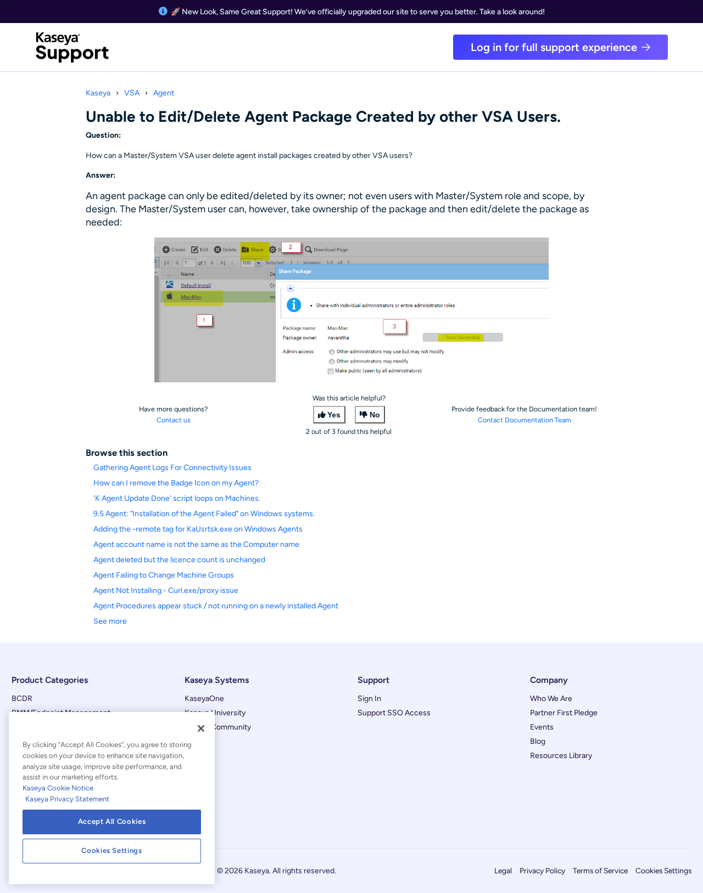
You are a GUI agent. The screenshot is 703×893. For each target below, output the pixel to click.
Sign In (369, 698)
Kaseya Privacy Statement (67, 799)
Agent (163, 93)
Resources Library (561, 755)
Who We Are (551, 698)
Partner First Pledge (564, 712)
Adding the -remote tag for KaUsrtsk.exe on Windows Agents (198, 529)
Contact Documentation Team (524, 420)
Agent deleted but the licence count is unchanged (179, 559)
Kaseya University (215, 712)
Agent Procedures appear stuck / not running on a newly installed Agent (215, 606)
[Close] (201, 728)
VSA (132, 93)
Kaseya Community (218, 727)
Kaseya (98, 93)
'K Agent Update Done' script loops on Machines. (176, 498)
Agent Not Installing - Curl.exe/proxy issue (165, 590)
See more (110, 621)
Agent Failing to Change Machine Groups (163, 575)
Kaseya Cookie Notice (58, 788)
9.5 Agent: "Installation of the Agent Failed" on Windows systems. (204, 513)
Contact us (174, 420)
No (375, 414)
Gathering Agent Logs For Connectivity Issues (172, 467)
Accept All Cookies (112, 821)
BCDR (22, 698)
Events (542, 727)
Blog (537, 741)
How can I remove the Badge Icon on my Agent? (176, 483)
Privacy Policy (542, 870)
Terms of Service (600, 870)
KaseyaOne (204, 698)
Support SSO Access (394, 712)
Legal (503, 870)
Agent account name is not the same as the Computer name (196, 544)
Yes (334, 414)
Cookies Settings (663, 870)
